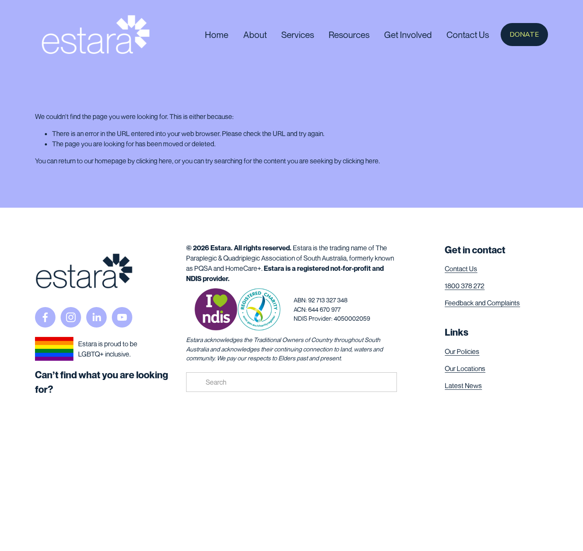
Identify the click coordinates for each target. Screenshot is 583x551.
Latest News (463, 385)
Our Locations (465, 368)
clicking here (154, 161)
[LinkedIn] (96, 317)
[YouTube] (122, 317)
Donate (524, 34)
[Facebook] (45, 317)
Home (216, 34)
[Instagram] (71, 317)
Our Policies (462, 351)
